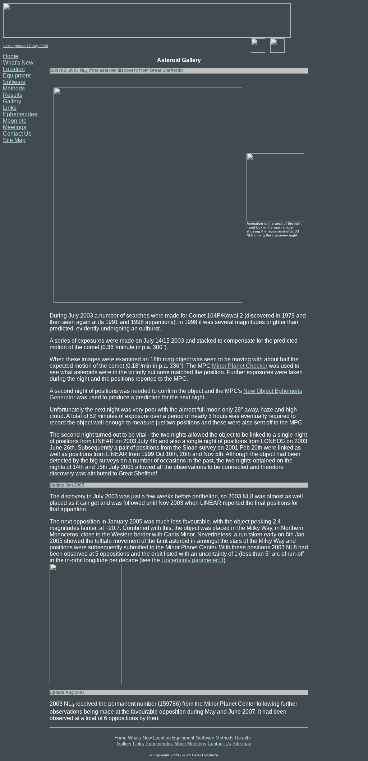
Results (12, 95)
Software (14, 82)
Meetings (14, 127)
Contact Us (17, 134)
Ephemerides (20, 114)
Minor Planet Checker (239, 366)
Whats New (140, 738)
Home (10, 56)
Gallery (12, 101)
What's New (18, 63)
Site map (242, 743)
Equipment (17, 75)
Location (14, 69)
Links (10, 108)
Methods (14, 88)
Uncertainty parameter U (192, 560)
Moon (180, 743)
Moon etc (14, 121)
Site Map (14, 140)
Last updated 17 (17, 46)
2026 (43, 46)
